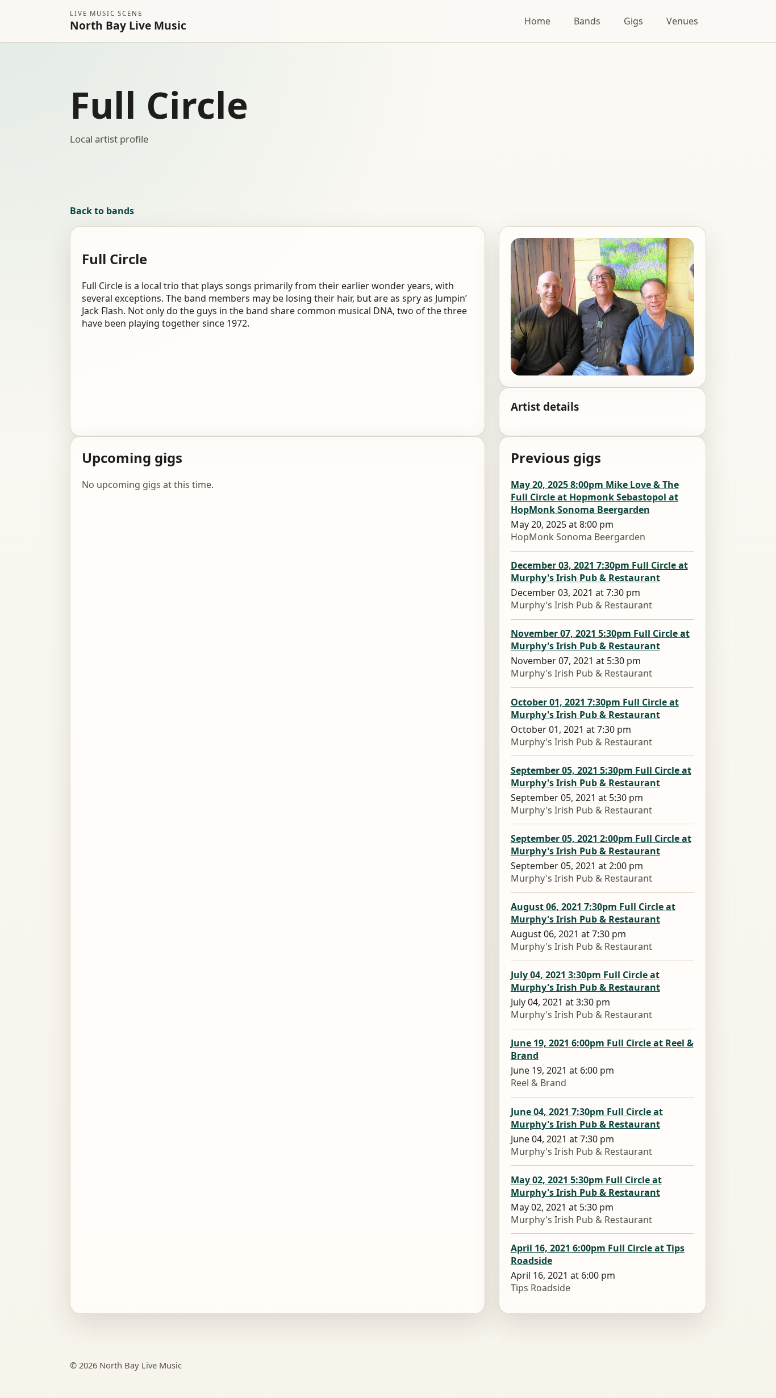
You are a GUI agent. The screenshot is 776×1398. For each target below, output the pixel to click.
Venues (682, 21)
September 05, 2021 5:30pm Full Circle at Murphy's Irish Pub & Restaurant (601, 776)
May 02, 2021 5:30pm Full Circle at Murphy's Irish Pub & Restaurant (586, 1186)
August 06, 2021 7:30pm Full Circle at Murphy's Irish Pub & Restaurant (593, 912)
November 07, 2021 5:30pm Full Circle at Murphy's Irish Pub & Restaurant (600, 639)
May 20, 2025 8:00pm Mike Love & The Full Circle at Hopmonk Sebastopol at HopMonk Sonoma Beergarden (595, 497)
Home (537, 21)
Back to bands (102, 211)
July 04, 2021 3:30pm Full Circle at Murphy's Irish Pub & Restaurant (585, 981)
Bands (587, 21)
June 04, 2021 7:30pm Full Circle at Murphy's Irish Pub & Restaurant (587, 1117)
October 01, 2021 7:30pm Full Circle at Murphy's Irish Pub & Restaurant (595, 708)
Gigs (633, 21)
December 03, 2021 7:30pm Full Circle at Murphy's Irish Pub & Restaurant (599, 571)
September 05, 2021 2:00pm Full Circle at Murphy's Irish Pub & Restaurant (601, 844)
